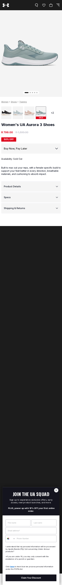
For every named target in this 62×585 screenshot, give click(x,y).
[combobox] (10, 538)
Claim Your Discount (31, 578)
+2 (52, 112)
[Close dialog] (56, 490)
